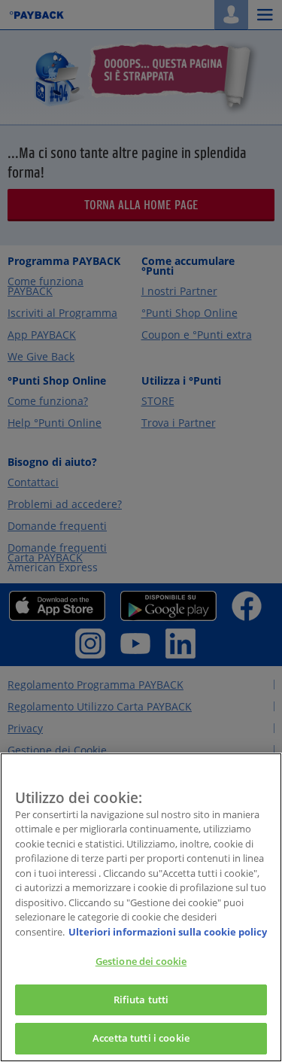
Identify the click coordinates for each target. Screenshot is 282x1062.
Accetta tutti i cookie (141, 1038)
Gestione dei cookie (141, 961)
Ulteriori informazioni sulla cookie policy (167, 932)
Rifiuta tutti (141, 999)
